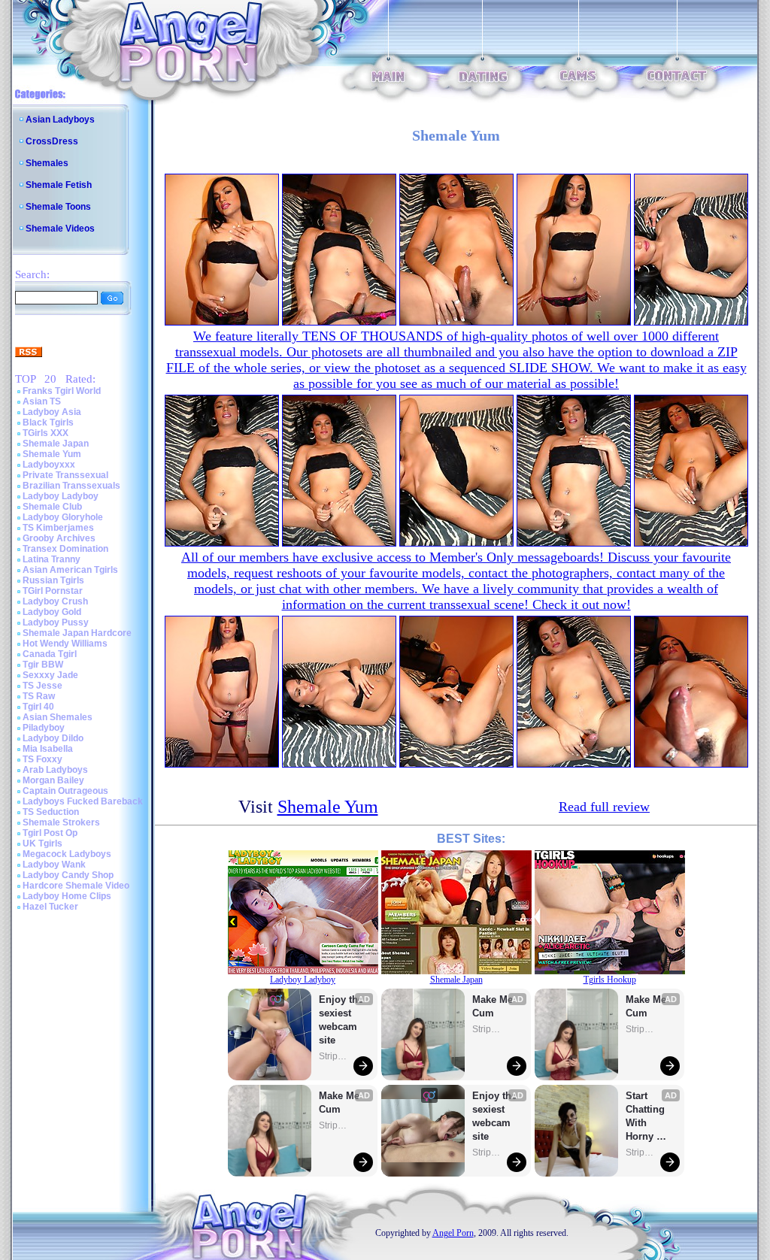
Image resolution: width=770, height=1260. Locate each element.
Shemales (47, 163)
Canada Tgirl (50, 654)
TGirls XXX (45, 433)
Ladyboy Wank (54, 864)
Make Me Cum (340, 1102)
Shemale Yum (52, 454)
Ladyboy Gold (52, 612)
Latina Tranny (51, 559)
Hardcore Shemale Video (76, 885)
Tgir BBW (43, 664)
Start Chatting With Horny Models (647, 1116)
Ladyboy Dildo (53, 738)
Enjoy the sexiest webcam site (341, 1020)
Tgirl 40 (38, 706)
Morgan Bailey (53, 780)
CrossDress (52, 141)
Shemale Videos (60, 228)
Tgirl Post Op (50, 833)
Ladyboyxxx (49, 464)
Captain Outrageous (65, 791)
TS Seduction (51, 812)
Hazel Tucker (50, 906)
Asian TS (42, 401)
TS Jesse (42, 685)
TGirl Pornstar (53, 591)
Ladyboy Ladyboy (61, 496)
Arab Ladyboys (55, 770)
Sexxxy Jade (50, 675)
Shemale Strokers (61, 822)
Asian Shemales (57, 717)
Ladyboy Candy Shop (68, 875)
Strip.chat (334, 1056)
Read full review (604, 806)
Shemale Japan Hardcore (77, 633)
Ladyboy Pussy (56, 622)
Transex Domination (65, 549)
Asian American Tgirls (70, 570)
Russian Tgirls (53, 580)
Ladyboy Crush (55, 601)
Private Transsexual (65, 475)
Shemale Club (52, 506)
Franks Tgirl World (62, 391)
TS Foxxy (42, 759)
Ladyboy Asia (52, 412)
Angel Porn (453, 1233)
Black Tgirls (48, 422)
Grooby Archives (59, 538)
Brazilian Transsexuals (71, 485)
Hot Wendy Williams (65, 643)
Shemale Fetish (59, 185)
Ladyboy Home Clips (67, 896)
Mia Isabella (48, 749)
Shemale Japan (56, 443)
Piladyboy (44, 727)
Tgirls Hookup (610, 979)
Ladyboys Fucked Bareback (83, 801)
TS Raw (39, 696)
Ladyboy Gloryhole (63, 517)
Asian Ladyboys (60, 119)
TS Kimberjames (58, 527)
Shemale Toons (58, 206)
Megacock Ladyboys (67, 854)
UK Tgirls (42, 843)
